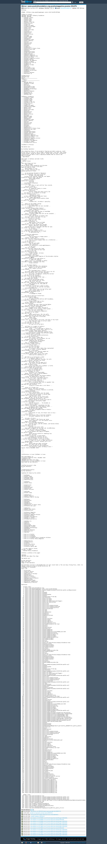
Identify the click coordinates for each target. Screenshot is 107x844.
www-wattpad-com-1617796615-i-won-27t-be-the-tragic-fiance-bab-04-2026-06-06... (47, 828)
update (31, 809)
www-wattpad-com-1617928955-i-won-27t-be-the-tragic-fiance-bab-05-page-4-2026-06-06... (49, 818)
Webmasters (34, 842)
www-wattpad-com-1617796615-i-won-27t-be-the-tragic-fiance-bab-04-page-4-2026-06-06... (49, 824)
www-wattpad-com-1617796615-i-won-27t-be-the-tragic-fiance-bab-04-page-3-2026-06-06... (49, 831)
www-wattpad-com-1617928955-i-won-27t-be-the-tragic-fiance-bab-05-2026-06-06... (47, 819)
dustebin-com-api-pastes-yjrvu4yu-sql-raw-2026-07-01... (41, 813)
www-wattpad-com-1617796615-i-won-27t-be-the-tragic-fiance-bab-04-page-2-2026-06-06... (49, 829)
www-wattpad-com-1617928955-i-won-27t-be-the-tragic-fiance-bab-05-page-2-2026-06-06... (49, 821)
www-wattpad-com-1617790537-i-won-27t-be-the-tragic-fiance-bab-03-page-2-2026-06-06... (49, 833)
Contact (44, 842)
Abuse (28, 842)
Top (39, 842)
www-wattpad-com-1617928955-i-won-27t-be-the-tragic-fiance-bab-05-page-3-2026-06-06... (49, 823)
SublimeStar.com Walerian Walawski (78, 842)
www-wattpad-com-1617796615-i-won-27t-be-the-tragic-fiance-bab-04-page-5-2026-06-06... (49, 826)
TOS (78, 2)
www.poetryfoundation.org (66, 8)
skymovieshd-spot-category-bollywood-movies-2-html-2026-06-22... (45, 814)
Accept (76, 2)
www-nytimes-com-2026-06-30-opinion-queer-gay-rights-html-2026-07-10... (46, 811)
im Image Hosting (53, 839)
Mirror (26, 1)
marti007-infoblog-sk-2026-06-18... (38, 816)
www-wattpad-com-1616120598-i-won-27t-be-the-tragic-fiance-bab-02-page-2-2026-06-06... (49, 834)
